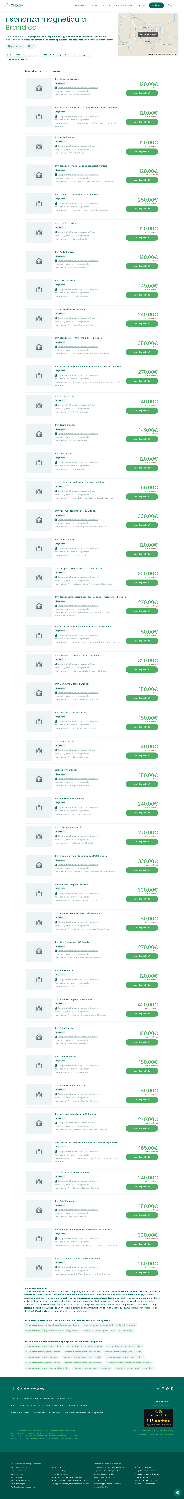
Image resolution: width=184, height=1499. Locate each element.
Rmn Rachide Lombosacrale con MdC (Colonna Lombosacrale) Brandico (90, 597)
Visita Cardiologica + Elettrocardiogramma (69, 1480)
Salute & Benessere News (23, 1405)
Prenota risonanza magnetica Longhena (44, 1346)
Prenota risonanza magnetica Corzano (82, 1351)
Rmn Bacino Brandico (65, 425)
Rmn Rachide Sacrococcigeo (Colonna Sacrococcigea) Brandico (86, 1142)
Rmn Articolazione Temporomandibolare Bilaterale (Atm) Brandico (88, 366)
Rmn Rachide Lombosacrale (146, 1480)
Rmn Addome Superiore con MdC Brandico (76, 510)
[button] (175, 5)
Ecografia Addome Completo (146, 1471)
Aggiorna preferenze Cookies (162, 1434)
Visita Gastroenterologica (21, 1480)
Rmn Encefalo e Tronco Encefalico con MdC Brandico (81, 856)
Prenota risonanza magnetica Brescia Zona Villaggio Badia (52, 1330)
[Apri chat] (177, 1493)
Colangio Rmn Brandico (66, 769)
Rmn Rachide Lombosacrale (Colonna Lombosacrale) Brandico (86, 107)
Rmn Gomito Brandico (65, 539)
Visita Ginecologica (59, 1471)
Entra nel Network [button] (124, 5)
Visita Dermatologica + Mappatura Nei (67, 1477)
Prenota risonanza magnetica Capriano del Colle (129, 1362)
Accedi (142, 5)
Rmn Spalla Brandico (65, 137)
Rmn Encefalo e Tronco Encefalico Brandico (76, 194)
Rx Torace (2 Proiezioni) (143, 1468)
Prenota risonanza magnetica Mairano (84, 1346)
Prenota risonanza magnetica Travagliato (134, 1368)
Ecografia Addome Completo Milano (108, 1471)
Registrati (156, 5)
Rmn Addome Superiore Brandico (71, 1085)
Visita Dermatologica (60, 1474)
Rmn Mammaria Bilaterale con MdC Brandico (77, 655)
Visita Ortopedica (17, 1477)
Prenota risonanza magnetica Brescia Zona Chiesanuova (109, 1325)
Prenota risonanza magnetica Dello (41, 1357)
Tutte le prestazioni (20, 1412)
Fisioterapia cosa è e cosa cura (23, 1487)
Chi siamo (15, 1398)
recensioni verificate (142, 1307)
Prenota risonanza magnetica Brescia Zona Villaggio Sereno (52, 1325)
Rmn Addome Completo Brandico (71, 884)
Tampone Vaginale (18, 1471)
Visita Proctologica (18, 1484)
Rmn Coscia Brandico (65, 280)
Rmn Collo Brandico (64, 1201)
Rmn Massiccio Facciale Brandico (71, 712)
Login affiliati (161, 1401)
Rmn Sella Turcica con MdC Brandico (73, 942)
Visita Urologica (17, 1474)
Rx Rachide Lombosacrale (145, 1484)
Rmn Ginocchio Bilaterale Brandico (72, 1172)
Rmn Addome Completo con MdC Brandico (76, 999)
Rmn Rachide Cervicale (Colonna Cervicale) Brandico (81, 165)
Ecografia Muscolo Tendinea (105, 1477)
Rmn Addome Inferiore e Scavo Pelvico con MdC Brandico (83, 1229)
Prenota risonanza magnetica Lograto (43, 1351)
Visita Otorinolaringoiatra (20, 1468)
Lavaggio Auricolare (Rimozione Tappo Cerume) (70, 1484)
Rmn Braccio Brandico (65, 396)
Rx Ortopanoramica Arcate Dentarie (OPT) (109, 1468)
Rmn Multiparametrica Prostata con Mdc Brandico (79, 568)
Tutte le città (53, 1412)
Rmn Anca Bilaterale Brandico (69, 798)
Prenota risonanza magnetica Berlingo (43, 1362)
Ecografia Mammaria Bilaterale (147, 1474)
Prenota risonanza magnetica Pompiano (125, 1357)
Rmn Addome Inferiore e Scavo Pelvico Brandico (78, 913)
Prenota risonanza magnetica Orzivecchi (92, 1368)
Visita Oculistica (58, 1468)
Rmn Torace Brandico (65, 1056)
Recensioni (106, 5)
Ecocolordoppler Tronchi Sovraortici (107, 1484)
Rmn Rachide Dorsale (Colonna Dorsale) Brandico (79, 482)
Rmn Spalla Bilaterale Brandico (70, 309)
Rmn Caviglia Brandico (65, 223)
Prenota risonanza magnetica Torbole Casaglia (47, 1368)
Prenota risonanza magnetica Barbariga (83, 1362)
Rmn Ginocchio (100, 1480)
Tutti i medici (38, 1412)
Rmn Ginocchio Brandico (67, 79)
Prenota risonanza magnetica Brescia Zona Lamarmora (108, 1330)
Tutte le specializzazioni (74, 1412)
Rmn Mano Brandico (64, 453)
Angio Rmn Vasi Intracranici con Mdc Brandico (77, 1258)
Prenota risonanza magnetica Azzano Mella (82, 1357)
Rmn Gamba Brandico (65, 741)
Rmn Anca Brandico (64, 970)
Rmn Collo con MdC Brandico (69, 827)
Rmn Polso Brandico (64, 1028)
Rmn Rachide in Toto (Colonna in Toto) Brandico (78, 337)
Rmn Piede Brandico (64, 252)
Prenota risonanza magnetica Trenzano (123, 1351)
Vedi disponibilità (142, 93)
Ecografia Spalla (141, 1477)
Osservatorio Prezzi (78, 5)
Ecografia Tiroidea (101, 1487)
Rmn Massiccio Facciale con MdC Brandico (75, 1114)
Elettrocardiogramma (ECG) (104, 1474)
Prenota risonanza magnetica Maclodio (125, 1346)
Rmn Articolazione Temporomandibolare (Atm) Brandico (83, 626)
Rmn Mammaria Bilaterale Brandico (72, 683)
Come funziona (30, 1398)
